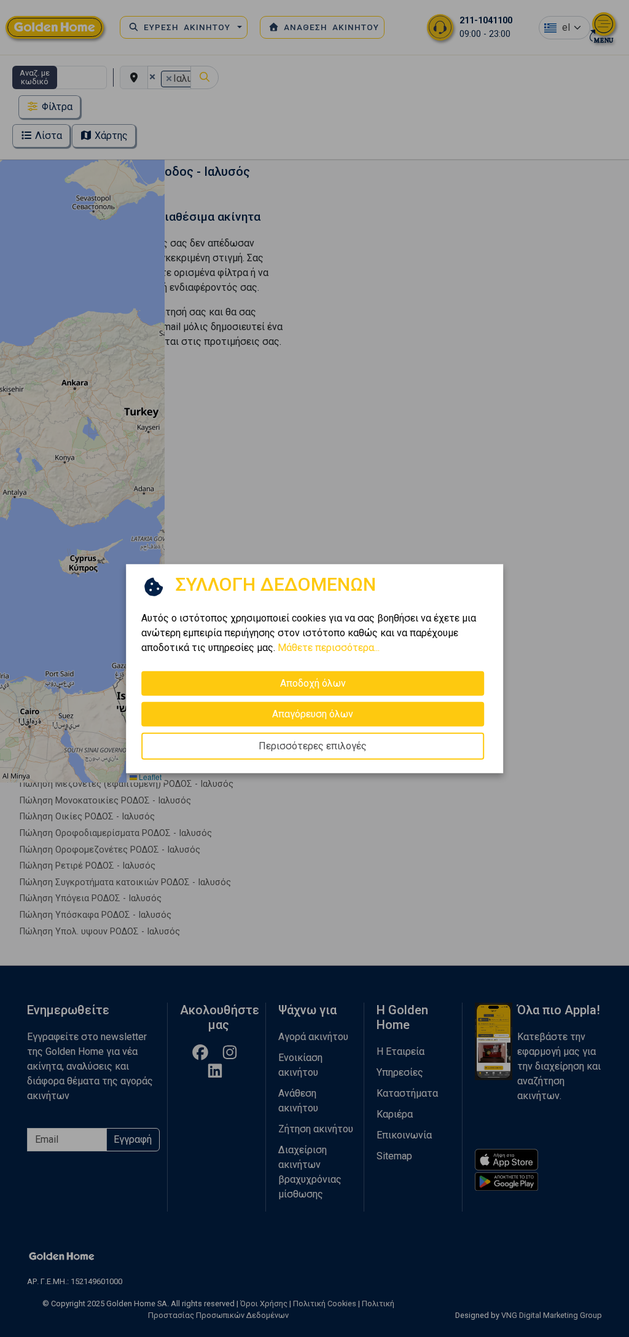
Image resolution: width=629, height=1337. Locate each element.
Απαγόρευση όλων (312, 713)
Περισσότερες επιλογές (313, 745)
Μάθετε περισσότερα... (329, 647)
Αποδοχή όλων (313, 682)
